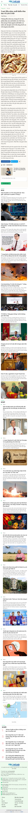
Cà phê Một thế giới (19, 801)
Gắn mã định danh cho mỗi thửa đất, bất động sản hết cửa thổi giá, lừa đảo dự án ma (14, 408)
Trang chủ (3, 8)
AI (18, 4)
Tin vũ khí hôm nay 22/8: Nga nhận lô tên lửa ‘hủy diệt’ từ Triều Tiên (14, 471)
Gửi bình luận (6, 183)
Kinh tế (8, 8)
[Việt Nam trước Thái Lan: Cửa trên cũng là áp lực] (15, 618)
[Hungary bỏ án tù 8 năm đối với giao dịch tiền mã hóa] (14, 361)
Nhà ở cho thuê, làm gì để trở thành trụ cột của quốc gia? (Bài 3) (15, 567)
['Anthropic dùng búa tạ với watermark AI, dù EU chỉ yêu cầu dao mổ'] (15, 648)
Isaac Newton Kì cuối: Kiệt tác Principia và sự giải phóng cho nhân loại (15, 441)
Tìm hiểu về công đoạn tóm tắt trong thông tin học (19, 170)
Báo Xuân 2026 (18, 806)
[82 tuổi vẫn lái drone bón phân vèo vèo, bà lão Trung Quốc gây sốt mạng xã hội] (15, 554)
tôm (4, 164)
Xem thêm (14, 722)
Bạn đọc (3, 804)
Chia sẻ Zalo (15, 161)
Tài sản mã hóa (24, 4)
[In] (19, 161)
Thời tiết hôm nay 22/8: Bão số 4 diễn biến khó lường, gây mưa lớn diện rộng (15, 693)
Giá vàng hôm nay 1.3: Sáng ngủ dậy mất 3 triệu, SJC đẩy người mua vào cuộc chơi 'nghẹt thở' (16, 743)
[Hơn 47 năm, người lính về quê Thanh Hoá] (14, 390)
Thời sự (5, 4)
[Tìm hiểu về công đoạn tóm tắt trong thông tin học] (7, 171)
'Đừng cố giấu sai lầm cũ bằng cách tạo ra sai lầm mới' (16, 730)
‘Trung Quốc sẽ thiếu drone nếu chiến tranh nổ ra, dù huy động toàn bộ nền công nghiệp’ (13, 255)
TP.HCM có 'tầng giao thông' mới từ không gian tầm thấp (13, 314)
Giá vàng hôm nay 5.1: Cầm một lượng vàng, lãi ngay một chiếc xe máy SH (15, 736)
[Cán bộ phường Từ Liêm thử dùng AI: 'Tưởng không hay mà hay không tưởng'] (14, 302)
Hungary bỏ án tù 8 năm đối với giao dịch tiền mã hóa (14, 344)
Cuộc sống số (4, 802)
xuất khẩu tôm (9, 164)
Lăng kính (4, 806)
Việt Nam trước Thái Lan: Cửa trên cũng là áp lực (15, 599)
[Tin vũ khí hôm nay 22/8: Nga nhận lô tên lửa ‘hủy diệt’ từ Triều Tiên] (15, 489)
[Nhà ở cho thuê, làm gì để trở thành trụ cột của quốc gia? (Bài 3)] (15, 586)
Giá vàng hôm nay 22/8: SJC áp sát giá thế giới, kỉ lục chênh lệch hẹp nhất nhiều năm (14, 663)
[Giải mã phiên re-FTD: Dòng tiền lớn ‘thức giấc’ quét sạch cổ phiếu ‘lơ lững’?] (14, 212)
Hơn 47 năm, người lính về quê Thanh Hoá (13, 374)
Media (16, 804)
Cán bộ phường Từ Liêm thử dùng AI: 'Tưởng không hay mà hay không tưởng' (13, 284)
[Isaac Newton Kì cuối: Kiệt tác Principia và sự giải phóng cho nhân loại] (15, 457)
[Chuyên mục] (2, 1)
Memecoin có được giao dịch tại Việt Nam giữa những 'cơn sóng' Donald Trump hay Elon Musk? (15, 504)
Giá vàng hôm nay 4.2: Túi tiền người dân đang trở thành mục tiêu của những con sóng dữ (15, 750)
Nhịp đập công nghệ (12, 4)
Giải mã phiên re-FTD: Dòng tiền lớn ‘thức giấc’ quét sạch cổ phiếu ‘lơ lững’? (13, 193)
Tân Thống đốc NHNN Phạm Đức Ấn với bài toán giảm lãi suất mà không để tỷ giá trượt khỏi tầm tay (15, 757)
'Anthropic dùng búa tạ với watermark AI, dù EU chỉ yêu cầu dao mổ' (15, 631)
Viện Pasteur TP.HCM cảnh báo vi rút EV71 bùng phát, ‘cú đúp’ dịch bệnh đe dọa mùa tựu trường (14, 225)
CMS (12, 811)
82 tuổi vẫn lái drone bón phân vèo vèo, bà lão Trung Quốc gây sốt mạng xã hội (15, 535)
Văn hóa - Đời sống (19, 802)
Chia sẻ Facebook (6, 161)
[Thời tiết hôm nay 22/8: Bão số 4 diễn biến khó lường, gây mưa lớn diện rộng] (15, 710)
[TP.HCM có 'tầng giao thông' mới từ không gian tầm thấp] (14, 331)
